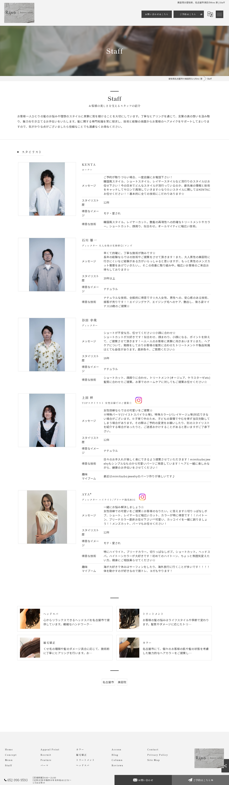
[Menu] (219, 14)
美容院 (122, 682)
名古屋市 (108, 682)
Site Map (153, 760)
